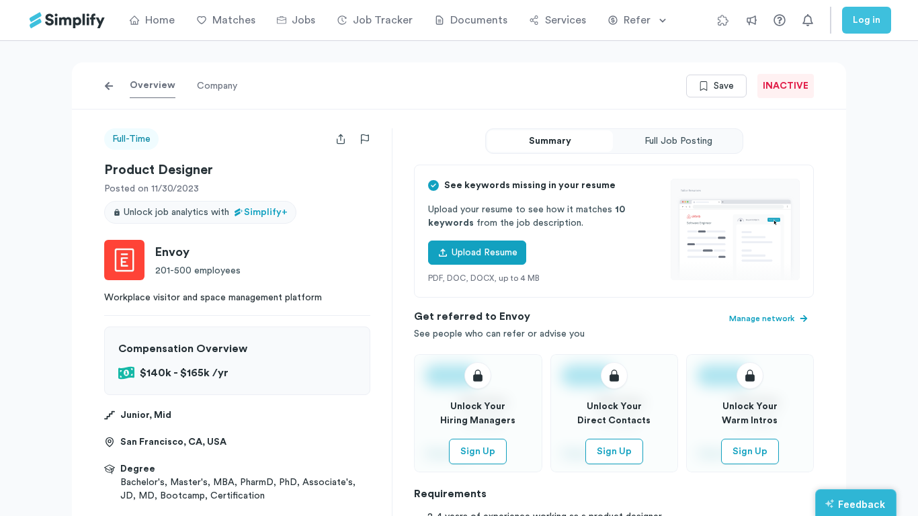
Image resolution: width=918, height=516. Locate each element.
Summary (550, 141)
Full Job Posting (678, 141)
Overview (152, 85)
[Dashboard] (67, 20)
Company (217, 86)
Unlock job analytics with (206, 212)
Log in (866, 20)
